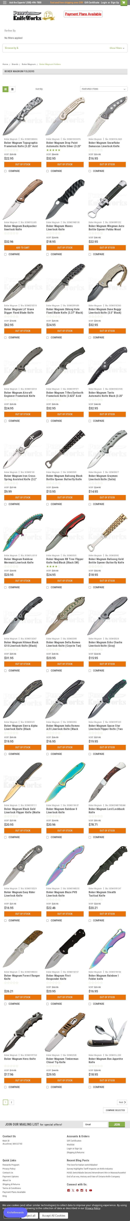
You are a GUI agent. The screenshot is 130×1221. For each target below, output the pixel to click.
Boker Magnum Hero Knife (20, 1058)
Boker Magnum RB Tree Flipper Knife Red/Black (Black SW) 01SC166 (64, 563)
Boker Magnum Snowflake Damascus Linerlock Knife (104, 144)
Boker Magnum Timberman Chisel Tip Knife (62, 1060)
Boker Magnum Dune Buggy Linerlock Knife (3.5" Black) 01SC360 (105, 313)
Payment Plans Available (14, 1192)
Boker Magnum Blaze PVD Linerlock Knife (61, 894)
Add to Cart (22, 247)
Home (5, 64)
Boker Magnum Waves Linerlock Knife (59, 227)
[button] (65, 48)
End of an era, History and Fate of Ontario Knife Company (93, 1176)
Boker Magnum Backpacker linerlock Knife (20, 227)
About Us (7, 1180)
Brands (15, 64)
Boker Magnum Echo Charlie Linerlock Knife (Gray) (105, 644)
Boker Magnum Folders (50, 64)
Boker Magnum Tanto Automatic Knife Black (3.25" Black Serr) (106, 396)
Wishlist (70, 1145)
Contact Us (8, 1173)
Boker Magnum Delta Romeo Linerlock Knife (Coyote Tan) (63, 644)
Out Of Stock (22, 164)
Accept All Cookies (53, 1215)
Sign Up (115, 2)
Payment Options (11, 1176)
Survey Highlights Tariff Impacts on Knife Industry (90, 1169)
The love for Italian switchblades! (82, 1165)
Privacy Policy (9, 1169)
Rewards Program (11, 1165)
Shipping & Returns (75, 1152)
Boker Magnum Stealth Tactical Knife (102, 894)
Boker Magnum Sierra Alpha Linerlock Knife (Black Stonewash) (20, 729)
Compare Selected (115, 1110)
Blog (5, 1196)
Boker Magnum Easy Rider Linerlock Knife (19, 894)
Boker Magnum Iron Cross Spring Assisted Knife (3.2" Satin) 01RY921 (20, 479)
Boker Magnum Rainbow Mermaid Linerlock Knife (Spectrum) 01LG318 (19, 563)
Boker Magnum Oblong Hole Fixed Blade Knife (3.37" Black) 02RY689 (64, 313)
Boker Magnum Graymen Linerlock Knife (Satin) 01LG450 (103, 479)
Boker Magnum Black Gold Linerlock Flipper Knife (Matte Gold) (22, 812)
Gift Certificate (91, 2)
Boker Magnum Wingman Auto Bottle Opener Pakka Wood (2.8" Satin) (106, 229)
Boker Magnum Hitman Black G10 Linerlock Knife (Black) (21, 644)
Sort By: (39, 89)
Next (121, 1102)
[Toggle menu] (4, 4)
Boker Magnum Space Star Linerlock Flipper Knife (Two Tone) (106, 729)
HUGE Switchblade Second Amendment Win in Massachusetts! (96, 1173)
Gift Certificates (74, 1141)
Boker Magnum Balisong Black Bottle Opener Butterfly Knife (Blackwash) (64, 479)
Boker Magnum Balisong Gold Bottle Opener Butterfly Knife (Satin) (106, 563)
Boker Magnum (29, 64)
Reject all (29, 1215)
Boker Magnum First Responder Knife (58, 977)
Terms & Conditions (12, 1188)
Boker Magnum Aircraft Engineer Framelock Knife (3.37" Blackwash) (19, 396)
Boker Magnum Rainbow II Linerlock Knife (61, 810)
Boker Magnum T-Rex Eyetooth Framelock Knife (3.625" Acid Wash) (64, 396)
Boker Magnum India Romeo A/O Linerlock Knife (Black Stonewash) (63, 729)
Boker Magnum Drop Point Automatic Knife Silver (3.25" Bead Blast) (63, 146)
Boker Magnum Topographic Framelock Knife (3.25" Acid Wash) (21, 146)
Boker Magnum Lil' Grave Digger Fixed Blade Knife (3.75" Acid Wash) (19, 313)
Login (104, 2)
